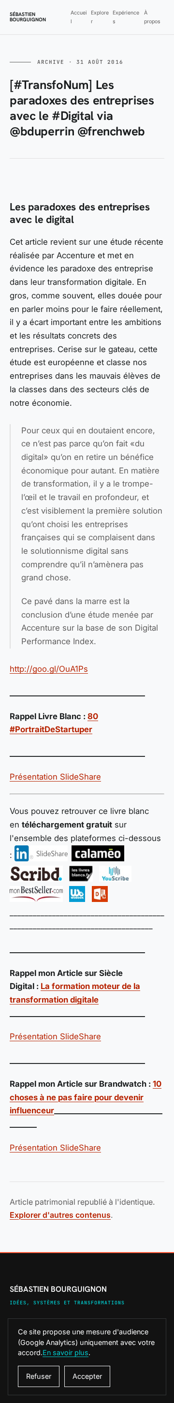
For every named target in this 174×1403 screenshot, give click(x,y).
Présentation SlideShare (55, 777)
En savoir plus (65, 1352)
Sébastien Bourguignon (28, 17)
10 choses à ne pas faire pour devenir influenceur (85, 1097)
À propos (152, 17)
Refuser (38, 1376)
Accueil (79, 17)
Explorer (100, 17)
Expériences (126, 17)
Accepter (87, 1376)
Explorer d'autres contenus (60, 1215)
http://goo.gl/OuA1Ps (49, 669)
